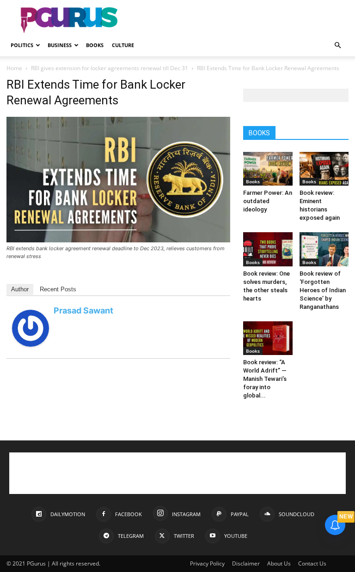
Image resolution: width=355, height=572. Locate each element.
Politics (22, 45)
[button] (337, 45)
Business (60, 45)
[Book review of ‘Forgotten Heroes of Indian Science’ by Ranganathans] (324, 249)
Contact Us (312, 563)
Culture (123, 45)
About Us (279, 563)
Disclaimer (246, 563)
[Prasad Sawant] (30, 344)
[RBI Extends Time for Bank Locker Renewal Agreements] (118, 240)
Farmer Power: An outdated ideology (267, 201)
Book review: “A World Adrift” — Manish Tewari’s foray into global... (265, 379)
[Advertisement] (240, 20)
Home (14, 68)
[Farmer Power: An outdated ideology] (268, 169)
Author (20, 289)
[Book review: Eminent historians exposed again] (324, 169)
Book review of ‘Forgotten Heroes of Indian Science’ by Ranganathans (323, 290)
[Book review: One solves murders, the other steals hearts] (268, 249)
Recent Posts (58, 289)
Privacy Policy (207, 563)
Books (95, 45)
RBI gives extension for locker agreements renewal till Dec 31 (109, 68)
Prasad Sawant (83, 310)
